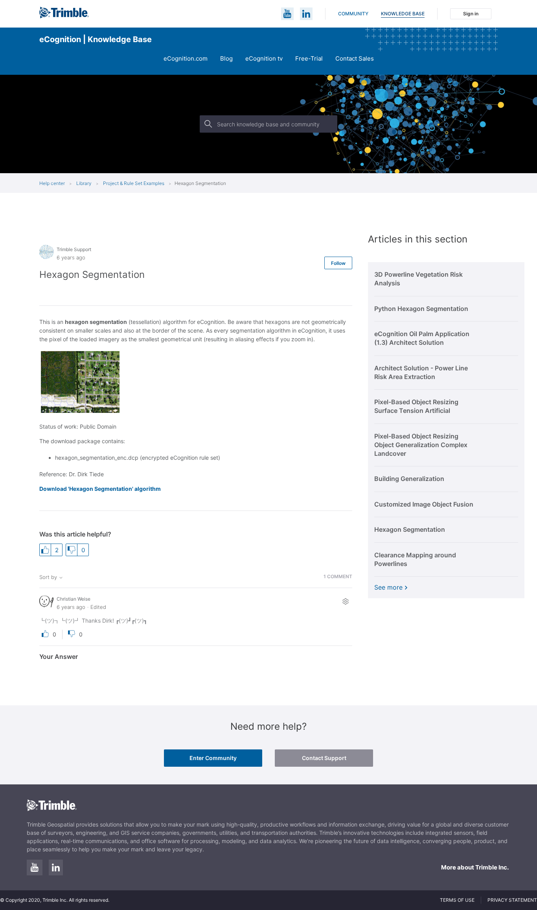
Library (84, 183)
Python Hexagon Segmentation (421, 309)
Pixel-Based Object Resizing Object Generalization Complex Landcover (420, 444)
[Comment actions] (345, 601)
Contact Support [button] (324, 758)
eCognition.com (186, 58)
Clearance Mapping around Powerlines (415, 559)
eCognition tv (264, 58)
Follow (338, 263)
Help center (52, 183)
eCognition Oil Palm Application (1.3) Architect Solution (421, 338)
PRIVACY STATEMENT (512, 900)
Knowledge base (403, 14)
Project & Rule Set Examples (133, 183)
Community (353, 14)
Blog (226, 58)
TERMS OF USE (457, 900)
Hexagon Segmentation (409, 529)
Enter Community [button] (213, 758)
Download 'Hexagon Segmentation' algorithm (100, 488)
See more (388, 587)
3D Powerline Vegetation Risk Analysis (418, 278)
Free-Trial (309, 58)
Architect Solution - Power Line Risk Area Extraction (421, 372)
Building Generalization (409, 479)
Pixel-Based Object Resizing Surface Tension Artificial (416, 406)
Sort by (49, 577)
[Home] (64, 16)
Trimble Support (74, 249)
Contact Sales (354, 58)
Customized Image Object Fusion (423, 504)
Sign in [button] (470, 14)
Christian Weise (73, 599)
